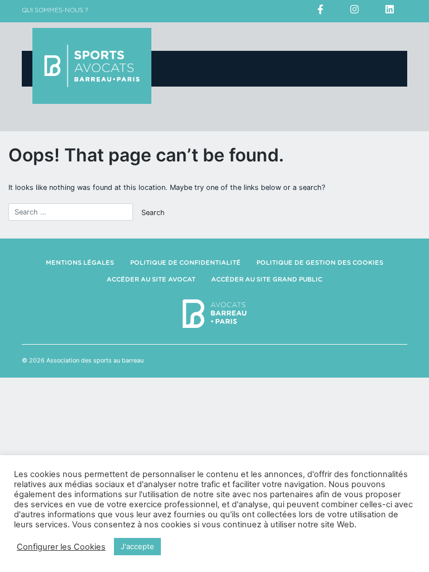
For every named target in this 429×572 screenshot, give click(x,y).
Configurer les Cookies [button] (61, 547)
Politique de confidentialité (185, 263)
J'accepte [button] (137, 546)
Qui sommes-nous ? (55, 10)
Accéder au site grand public (266, 280)
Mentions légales (80, 263)
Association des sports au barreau (95, 360)
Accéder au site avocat (151, 280)
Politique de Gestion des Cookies (319, 263)
